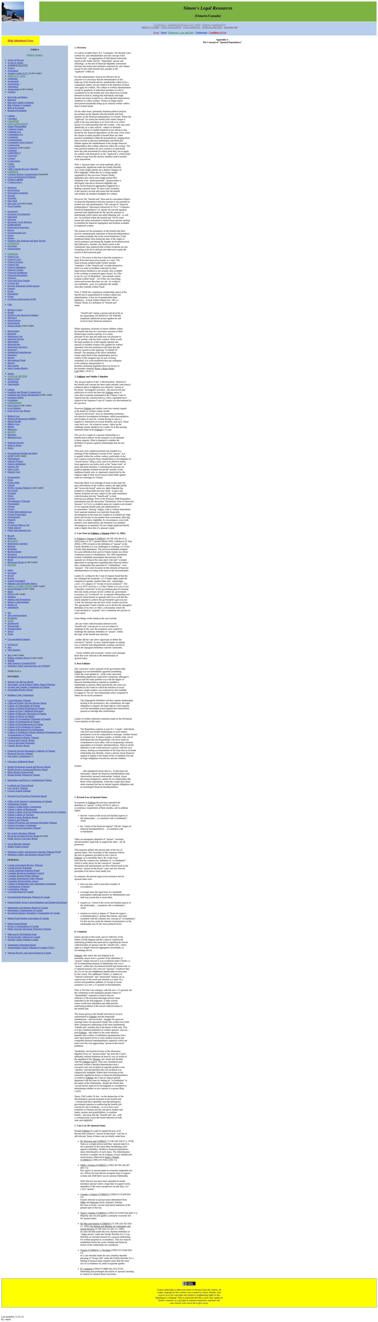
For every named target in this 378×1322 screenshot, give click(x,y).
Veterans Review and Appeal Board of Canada (29, 953)
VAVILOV (13, 644)
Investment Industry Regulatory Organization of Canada (34, 913)
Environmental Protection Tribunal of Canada (29, 897)
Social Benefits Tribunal (19, 844)
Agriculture (13, 70)
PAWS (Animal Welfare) (19, 488)
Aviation (12, 92)
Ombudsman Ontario (17, 804)
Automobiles (13, 89)
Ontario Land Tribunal (18, 820)
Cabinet (11, 116)
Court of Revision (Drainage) (21, 743)
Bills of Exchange (16, 108)
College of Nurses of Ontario (21, 716)
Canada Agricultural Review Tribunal (25, 865)
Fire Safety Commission (19, 756)
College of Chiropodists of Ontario (24, 705)
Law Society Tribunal (18, 788)
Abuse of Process (16, 60)
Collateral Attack (15, 129)
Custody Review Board (19, 745)
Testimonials (201, 32)
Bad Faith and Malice (18, 97)
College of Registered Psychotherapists (26, 729)
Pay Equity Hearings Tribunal (21, 833)
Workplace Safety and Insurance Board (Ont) (29, 854)
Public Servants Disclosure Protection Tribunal (29, 929)
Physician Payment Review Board (23, 836)
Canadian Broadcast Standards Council (26, 873)
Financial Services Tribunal (20, 753)
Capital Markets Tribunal (19, 700)
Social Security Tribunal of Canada (24, 937)
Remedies (12, 549)
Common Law (14, 132)
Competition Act (15, 134)
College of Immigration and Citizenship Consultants (32, 884)
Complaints (13, 137)
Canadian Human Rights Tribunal (23, 876)
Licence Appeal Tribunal (19, 791)
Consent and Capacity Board (21, 740)
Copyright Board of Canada (21, 891)
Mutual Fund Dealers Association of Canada (28, 918)
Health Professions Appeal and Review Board (29, 767)
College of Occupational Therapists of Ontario (29, 719)
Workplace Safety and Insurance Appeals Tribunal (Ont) (34, 852)
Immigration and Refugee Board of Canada (28, 907)
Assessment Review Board (20, 690)
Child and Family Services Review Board (27, 703)
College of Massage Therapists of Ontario (27, 713)
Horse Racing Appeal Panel (20, 772)
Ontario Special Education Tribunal (24, 828)
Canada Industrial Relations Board (24, 870)
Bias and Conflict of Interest (21, 102)
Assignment (13, 81)
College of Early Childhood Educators (25, 711)
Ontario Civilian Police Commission (24, 806)
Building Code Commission (21, 695)
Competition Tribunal (17, 889)
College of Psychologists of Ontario (24, 727)
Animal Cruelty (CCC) (18, 73)
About (164, 32)
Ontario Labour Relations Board (23, 817)
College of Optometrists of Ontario (24, 721)
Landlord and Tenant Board (20, 785)
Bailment (12, 100)
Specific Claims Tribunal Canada (23, 939)
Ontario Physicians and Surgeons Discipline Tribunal (32, 822)
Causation (12, 118)
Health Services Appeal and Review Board (28, 769)
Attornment (13, 86)
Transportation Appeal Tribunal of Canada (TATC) (31, 947)
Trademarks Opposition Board (22, 945)
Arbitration (13, 78)
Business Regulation (17, 110)
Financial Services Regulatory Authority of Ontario (31, 751)
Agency (11, 68)
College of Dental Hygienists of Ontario (26, 708)
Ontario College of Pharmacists (22, 809)
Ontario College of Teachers (21, 814)
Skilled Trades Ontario (18, 846)
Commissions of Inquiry (19, 886)
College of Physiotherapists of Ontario (25, 724)
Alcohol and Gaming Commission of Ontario (29, 687)
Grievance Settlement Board (21, 761)
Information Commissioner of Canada (25, 910)
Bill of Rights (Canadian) (19, 105)
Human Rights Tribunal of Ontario (24, 775)
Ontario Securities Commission (22, 825)
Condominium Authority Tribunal (23, 737)
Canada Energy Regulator (20, 868)
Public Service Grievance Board (23, 838)
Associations (13, 84)
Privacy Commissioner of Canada (23, 926)
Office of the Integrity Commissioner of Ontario (30, 801)
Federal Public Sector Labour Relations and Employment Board (37, 902)
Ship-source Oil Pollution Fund (22, 934)
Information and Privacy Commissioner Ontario (30, 780)
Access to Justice (15, 62)
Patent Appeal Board (17, 923)
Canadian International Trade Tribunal (25, 878)
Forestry (11, 288)
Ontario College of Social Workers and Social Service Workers (37, 812)
